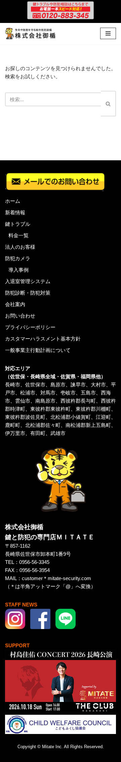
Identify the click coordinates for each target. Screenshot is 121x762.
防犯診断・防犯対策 (27, 293)
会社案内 (15, 304)
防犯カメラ (17, 258)
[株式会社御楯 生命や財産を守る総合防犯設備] (30, 33)
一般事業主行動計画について (38, 350)
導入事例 (18, 270)
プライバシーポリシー (30, 327)
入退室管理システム (27, 281)
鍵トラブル (17, 224)
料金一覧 (18, 235)
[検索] (108, 103)
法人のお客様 (20, 247)
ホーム (12, 201)
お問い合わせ (20, 316)
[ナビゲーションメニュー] (108, 33)
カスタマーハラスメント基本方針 (43, 339)
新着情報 (15, 212)
